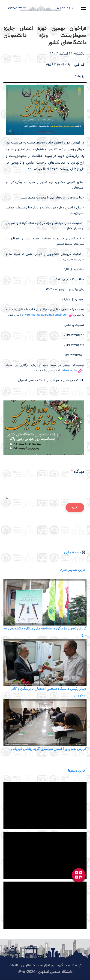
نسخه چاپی (73, 552)
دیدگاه (79, 472)
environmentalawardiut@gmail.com (45, 315)
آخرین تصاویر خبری (73, 569)
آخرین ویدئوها (77, 770)
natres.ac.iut (69, 370)
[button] (83, 8)
